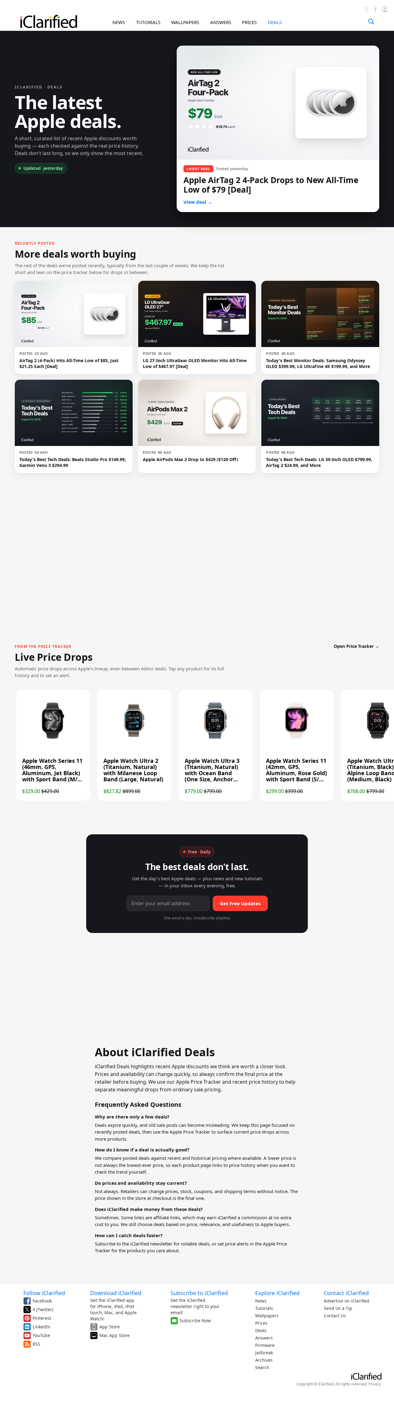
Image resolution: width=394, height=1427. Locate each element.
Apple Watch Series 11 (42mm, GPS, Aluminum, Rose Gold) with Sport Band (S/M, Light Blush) (296, 773)
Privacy (374, 1384)
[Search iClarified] (371, 21)
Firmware (265, 1345)
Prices (261, 1323)
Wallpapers (267, 1316)
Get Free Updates (240, 903)
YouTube (41, 1335)
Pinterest (42, 1318)
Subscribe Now (195, 1320)
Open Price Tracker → (356, 646)
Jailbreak (264, 1352)
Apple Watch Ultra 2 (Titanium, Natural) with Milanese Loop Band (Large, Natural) (133, 770)
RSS (36, 1344)
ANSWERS (220, 22)
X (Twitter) (43, 1309)
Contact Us (335, 1316)
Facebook (42, 1301)
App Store (109, 1327)
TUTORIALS (148, 22)
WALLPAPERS (185, 22)
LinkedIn (41, 1327)
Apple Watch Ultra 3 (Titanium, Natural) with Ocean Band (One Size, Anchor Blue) (212, 773)
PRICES (249, 22)
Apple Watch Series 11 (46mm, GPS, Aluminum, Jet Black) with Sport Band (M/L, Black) (52, 773)
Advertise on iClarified (346, 1301)
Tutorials (264, 1308)
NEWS (118, 22)
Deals (261, 1330)
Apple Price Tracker (190, 1132)
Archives (264, 1360)
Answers (264, 1338)
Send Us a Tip (338, 1308)
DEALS (275, 22)
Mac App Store (114, 1335)
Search (262, 1367)
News (261, 1301)
